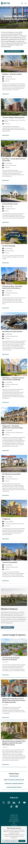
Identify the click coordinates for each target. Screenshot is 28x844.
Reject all (15, 840)
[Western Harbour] (14, 597)
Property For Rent (14, 817)
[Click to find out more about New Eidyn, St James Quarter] (14, 334)
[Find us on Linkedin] (14, 802)
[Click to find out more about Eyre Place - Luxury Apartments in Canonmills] (14, 161)
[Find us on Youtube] (24, 802)
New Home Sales (14, 776)
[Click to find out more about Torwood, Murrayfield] (14, 563)
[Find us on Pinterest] (16, 806)
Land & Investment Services (14, 787)
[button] (21, 3)
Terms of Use (14, 825)
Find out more (7, 627)
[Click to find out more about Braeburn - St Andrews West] (14, 75)
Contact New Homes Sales (13, 51)
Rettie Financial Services (14, 821)
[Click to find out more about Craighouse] (14, 520)
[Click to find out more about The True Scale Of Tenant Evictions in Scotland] (14, 658)
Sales (6, 7)
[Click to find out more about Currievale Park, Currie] (14, 205)
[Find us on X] (3, 802)
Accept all (22, 840)
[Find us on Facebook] (19, 802)
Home (2, 7)
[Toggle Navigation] (25, 3)
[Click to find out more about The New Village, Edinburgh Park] (14, 118)
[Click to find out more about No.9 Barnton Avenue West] (14, 476)
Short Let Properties (14, 819)
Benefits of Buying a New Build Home (14, 779)
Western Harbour (9, 609)
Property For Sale (14, 815)
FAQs (14, 823)
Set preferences (7, 840)
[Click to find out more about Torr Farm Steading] (14, 246)
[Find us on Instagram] (9, 802)
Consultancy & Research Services (14, 783)
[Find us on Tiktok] (11, 806)
